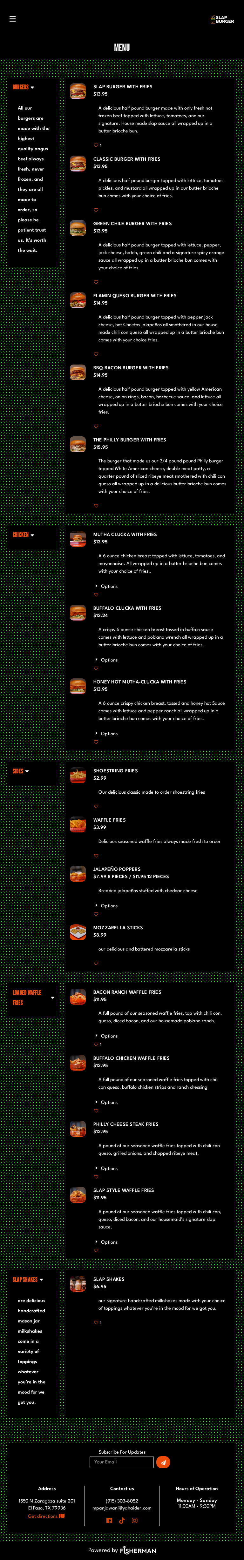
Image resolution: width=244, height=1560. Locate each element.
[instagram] (134, 1520)
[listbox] (24, 87)
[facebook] (109, 1520)
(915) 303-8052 (122, 1501)
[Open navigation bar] (13, 18)
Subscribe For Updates (122, 1452)
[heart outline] (96, 211)
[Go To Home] (222, 19)
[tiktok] (122, 1520)
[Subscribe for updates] (163, 1462)
